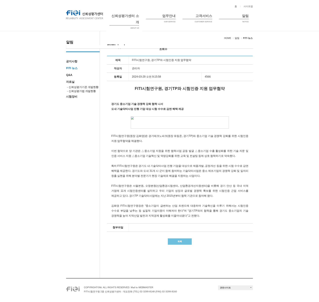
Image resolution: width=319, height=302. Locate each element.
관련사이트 (225, 287)
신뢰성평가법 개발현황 (82, 91)
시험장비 (71, 96)
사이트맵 (248, 6)
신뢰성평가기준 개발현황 (84, 87)
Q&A (69, 75)
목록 (180, 241)
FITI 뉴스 (72, 68)
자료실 (70, 81)
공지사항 (71, 61)
